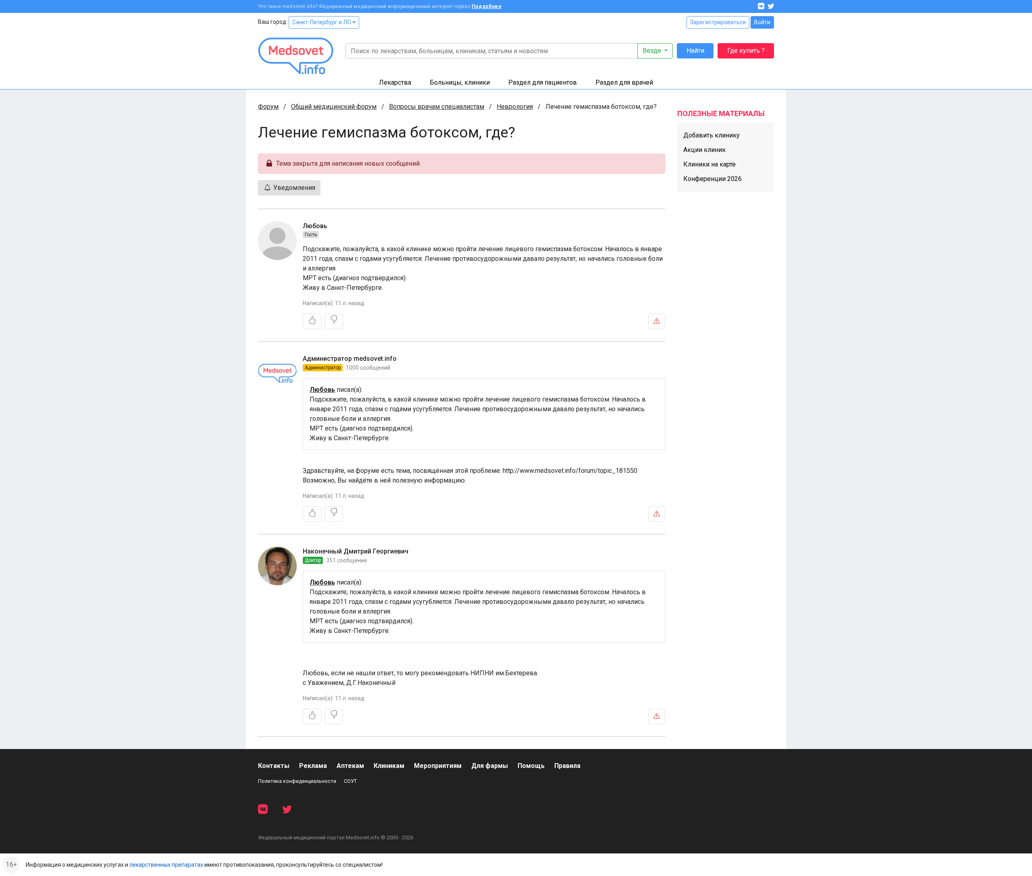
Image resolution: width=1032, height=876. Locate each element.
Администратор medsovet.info (350, 358)
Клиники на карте (709, 164)
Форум (268, 106)
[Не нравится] (334, 321)
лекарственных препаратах (166, 864)
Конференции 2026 (712, 179)
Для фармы (489, 766)
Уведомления (293, 187)
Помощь (531, 766)
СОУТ (350, 781)
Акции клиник (704, 150)
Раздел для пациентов (542, 82)
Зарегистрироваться (718, 22)
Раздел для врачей (624, 82)
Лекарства (395, 82)
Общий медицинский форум (334, 106)
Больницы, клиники (460, 82)
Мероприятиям (438, 766)
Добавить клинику (711, 135)
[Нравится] (312, 321)
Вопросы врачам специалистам (436, 106)
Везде (653, 50)
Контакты (273, 766)
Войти (762, 22)
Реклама (313, 766)
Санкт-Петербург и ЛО (322, 22)
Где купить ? (746, 50)
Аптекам (350, 766)
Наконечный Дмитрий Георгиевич (355, 551)
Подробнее (486, 6)
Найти (695, 50)
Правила (567, 766)
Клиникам (389, 766)
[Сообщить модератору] (656, 321)
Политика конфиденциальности (297, 781)
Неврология (515, 106)
